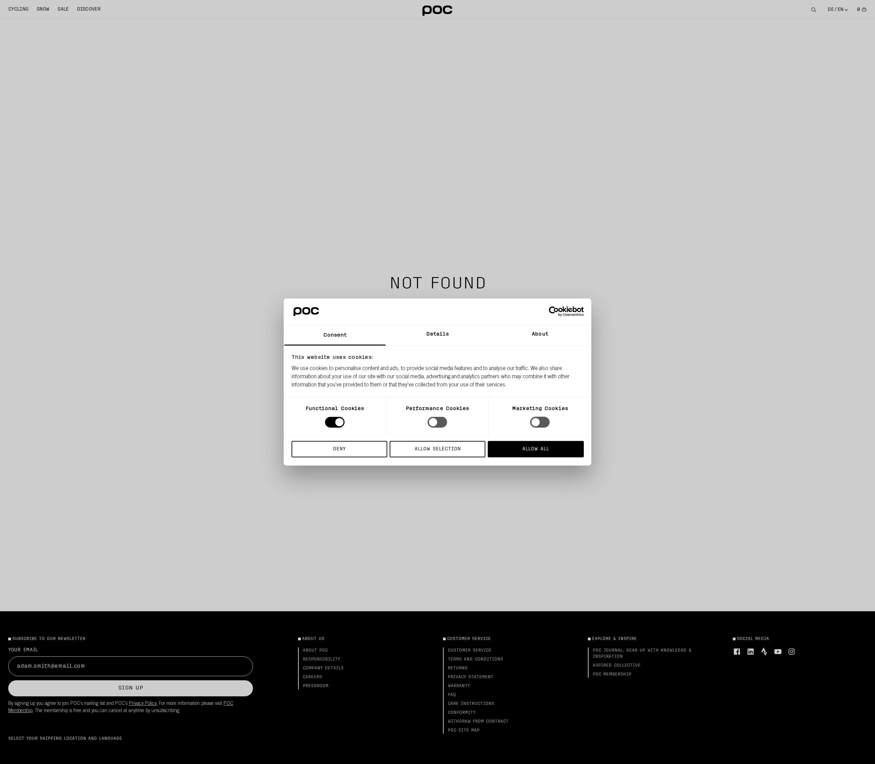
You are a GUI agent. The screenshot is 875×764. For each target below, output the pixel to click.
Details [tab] (437, 334)
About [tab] (540, 334)
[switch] (437, 422)
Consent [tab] (335, 335)
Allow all (535, 448)
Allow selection (438, 448)
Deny (339, 448)
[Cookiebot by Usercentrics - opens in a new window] (554, 311)
